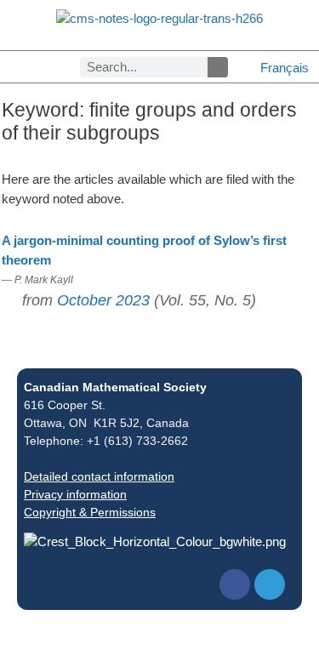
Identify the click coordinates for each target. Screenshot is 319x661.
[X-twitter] (269, 584)
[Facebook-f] (234, 584)
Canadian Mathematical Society (115, 387)
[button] (14, 67)
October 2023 (103, 300)
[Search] (218, 67)
